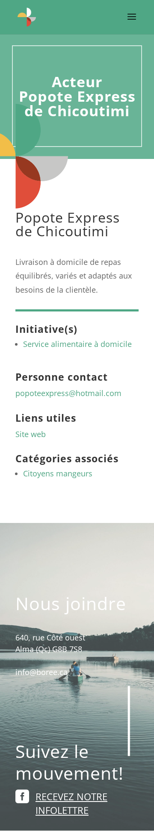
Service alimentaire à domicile (77, 344)
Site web (30, 434)
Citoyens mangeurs (57, 473)
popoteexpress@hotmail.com (68, 393)
